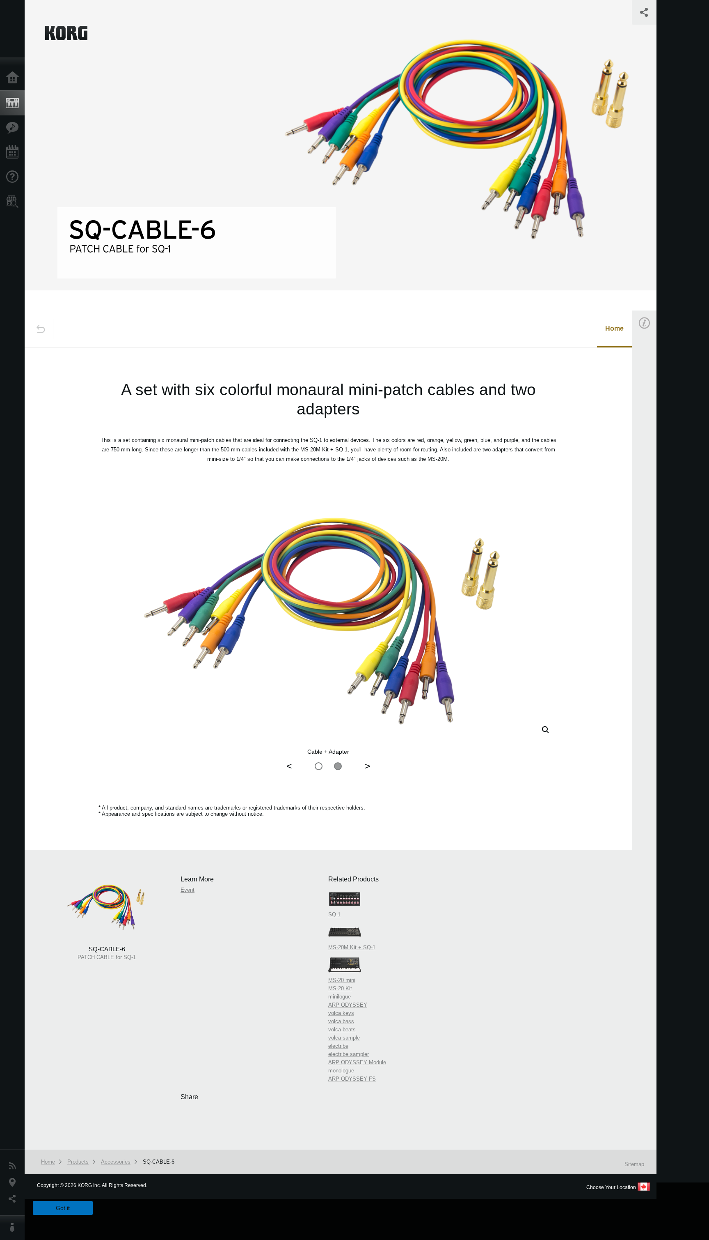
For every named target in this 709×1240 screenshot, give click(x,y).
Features (14, 127)
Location (14, 1182)
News (14, 1166)
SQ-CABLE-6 (158, 1162)
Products (14, 103)
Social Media (14, 1199)
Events (14, 152)
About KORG (14, 1227)
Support (14, 177)
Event (651, 467)
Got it (63, 1208)
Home (14, 78)
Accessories (115, 1162)
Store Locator (14, 201)
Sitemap (634, 1164)
